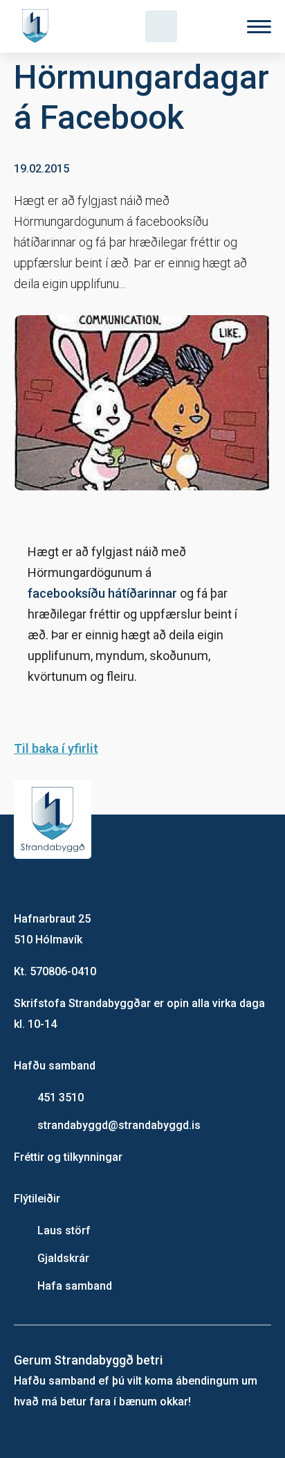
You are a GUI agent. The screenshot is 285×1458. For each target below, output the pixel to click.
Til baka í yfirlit (56, 748)
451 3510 (60, 1097)
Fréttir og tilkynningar (68, 1157)
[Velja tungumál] (210, 26)
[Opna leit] (161, 26)
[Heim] (38, 26)
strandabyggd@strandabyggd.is (119, 1125)
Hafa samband (74, 1285)
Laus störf (64, 1230)
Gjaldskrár (63, 1258)
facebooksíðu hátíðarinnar (102, 593)
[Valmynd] (259, 27)
